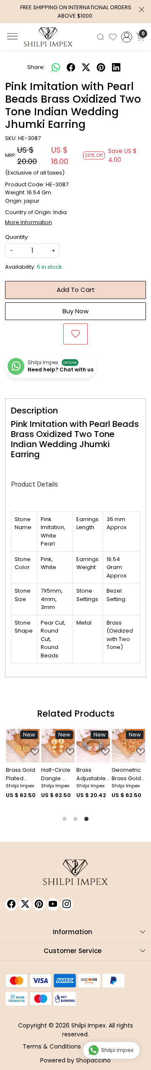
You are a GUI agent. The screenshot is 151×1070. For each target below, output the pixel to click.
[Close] (141, 9)
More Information (28, 222)
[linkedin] (116, 67)
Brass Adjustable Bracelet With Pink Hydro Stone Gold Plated (93, 774)
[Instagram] (66, 904)
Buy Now (75, 311)
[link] (100, 36)
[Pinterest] (39, 904)
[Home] (48, 37)
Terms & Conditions (52, 1046)
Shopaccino (93, 1060)
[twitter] (86, 67)
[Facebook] (11, 904)
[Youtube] (53, 904)
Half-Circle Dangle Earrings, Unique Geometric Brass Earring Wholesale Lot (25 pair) (57, 774)
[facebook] (70, 67)
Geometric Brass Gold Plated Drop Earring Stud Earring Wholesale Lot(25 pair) (128, 774)
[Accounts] (126, 37)
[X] (25, 904)
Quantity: (17, 237)
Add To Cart (76, 289)
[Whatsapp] (55, 67)
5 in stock (49, 267)
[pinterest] (101, 67)
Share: (36, 67)
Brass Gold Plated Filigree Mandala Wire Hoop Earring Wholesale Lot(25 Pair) (21, 774)
